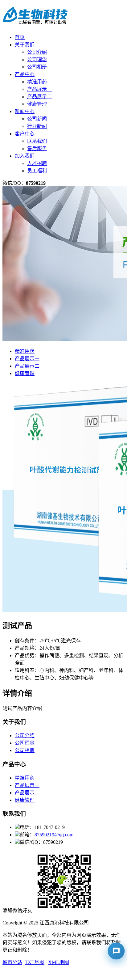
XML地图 (58, 962)
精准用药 (37, 81)
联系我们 (37, 141)
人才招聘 (37, 163)
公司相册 (37, 67)
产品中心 (25, 74)
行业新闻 (37, 126)
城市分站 (12, 962)
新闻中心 (25, 111)
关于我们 (25, 44)
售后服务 (37, 148)
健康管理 (37, 104)
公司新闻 (37, 118)
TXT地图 (34, 962)
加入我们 (25, 156)
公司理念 (37, 59)
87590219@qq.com (54, 834)
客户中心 (25, 133)
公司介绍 (37, 52)
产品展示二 (39, 96)
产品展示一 (39, 89)
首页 (20, 37)
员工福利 (37, 170)
